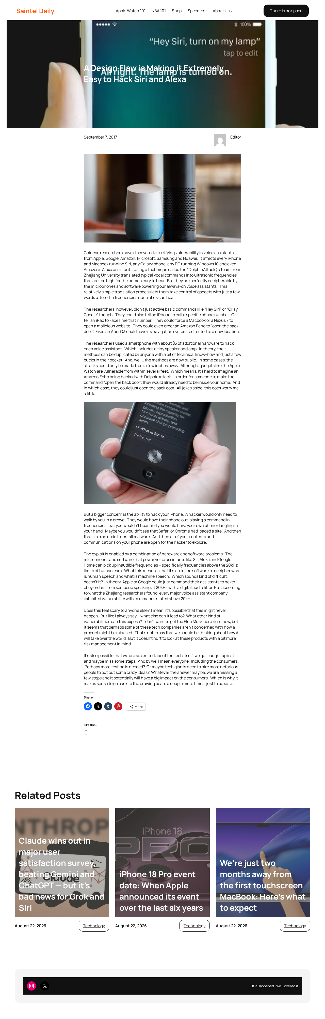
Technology (94, 926)
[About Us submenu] (232, 11)
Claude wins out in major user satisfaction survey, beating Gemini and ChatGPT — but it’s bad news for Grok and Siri (61, 874)
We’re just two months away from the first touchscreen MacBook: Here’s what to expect (263, 885)
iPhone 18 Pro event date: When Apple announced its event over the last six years (161, 891)
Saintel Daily (35, 10)
